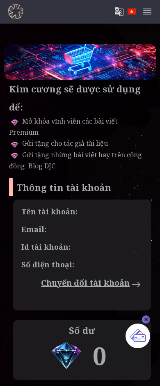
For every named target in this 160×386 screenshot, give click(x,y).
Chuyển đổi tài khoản (85, 282)
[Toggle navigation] (147, 11)
